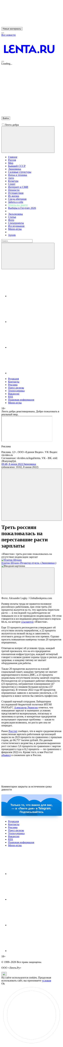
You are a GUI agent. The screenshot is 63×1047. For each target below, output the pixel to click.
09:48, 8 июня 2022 (12, 464)
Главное (12, 157)
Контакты (13, 381)
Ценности (13, 190)
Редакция (13, 378)
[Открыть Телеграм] (33, 321)
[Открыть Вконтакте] (33, 296)
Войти (6, 118)
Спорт (11, 184)
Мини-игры (15, 229)
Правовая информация (21, 399)
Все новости (8, 35)
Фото (11, 220)
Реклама (12, 384)
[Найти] (27, 256)
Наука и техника (17, 175)
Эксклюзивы (15, 214)
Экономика (14, 169)
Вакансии (13, 393)
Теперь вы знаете (18, 205)
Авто (11, 178)
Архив (12, 235)
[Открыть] (33, 373)
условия (46, 980)
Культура (13, 181)
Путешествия (15, 193)
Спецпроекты (16, 223)
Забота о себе (15, 202)
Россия (12, 160)
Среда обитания (17, 199)
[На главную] (29, 60)
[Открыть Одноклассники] (33, 347)
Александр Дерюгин (26, 707)
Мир (10, 163)
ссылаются (27, 621)
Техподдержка (16, 390)
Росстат (13, 731)
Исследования (16, 226)
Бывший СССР (17, 166)
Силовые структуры (19, 172)
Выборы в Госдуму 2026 (22, 208)
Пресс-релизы (16, 387)
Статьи (12, 217)
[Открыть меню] (2, 61)
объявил (6, 755)
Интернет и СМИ (18, 187)
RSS (10, 396)
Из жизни (13, 196)
